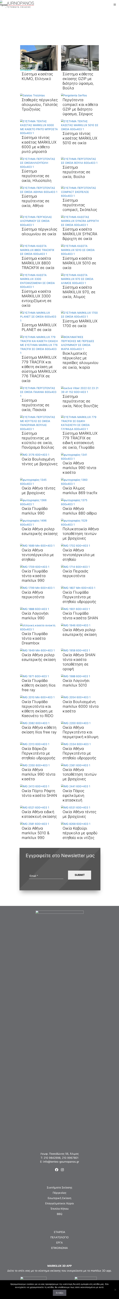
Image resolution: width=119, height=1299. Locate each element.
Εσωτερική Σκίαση (59, 1198)
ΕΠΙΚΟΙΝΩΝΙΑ (59, 1247)
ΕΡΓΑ (59, 1242)
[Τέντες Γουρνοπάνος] (18, 4)
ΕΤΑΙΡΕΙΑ (59, 1232)
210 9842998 (52, 1157)
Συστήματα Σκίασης (59, 1187)
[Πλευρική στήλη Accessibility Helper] (3, 3)
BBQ (59, 1214)
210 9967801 (70, 1157)
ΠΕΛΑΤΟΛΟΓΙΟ (59, 1237)
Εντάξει (59, 1293)
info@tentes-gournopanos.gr (61, 1161)
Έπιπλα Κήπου (60, 1208)
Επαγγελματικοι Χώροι (59, 1203)
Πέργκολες (59, 1192)
